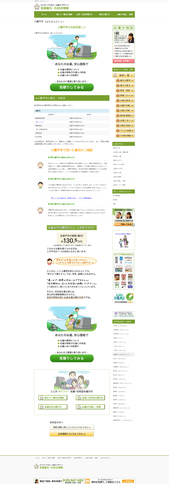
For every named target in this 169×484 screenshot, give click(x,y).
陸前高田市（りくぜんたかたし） (123, 420)
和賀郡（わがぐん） (119, 362)
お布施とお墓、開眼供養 (120, 152)
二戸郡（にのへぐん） (120, 350)
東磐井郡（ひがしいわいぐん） (122, 383)
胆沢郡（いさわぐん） (120, 399)
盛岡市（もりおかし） (120, 391)
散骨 (114, 204)
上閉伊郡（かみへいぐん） (121, 330)
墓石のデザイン (118, 160)
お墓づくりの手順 (118, 164)
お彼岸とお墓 (117, 172)
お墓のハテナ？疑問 (119, 185)
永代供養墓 (116, 195)
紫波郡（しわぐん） (119, 395)
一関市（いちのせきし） (120, 325)
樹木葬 (115, 199)
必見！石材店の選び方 (64, 458)
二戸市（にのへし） (119, 346)
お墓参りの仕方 (118, 168)
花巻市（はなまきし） (120, 404)
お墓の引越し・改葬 (119, 181)
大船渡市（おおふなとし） (121, 367)
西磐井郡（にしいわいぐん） (122, 408)
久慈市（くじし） (118, 338)
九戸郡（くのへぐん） (120, 342)
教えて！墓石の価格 (49, 458)
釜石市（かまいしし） (120, 416)
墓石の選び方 (78, 458)
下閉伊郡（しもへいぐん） (121, 334)
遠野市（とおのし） (119, 412)
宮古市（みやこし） (119, 375)
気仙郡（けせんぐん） (120, 387)
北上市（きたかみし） (120, 358)
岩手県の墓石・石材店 (122, 322)
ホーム (38, 458)
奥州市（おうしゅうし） (120, 371)
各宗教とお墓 (117, 156)
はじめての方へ (105, 458)
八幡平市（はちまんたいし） (122, 354)
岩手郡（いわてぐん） (120, 379)
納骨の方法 (116, 148)
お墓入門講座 (117, 177)
